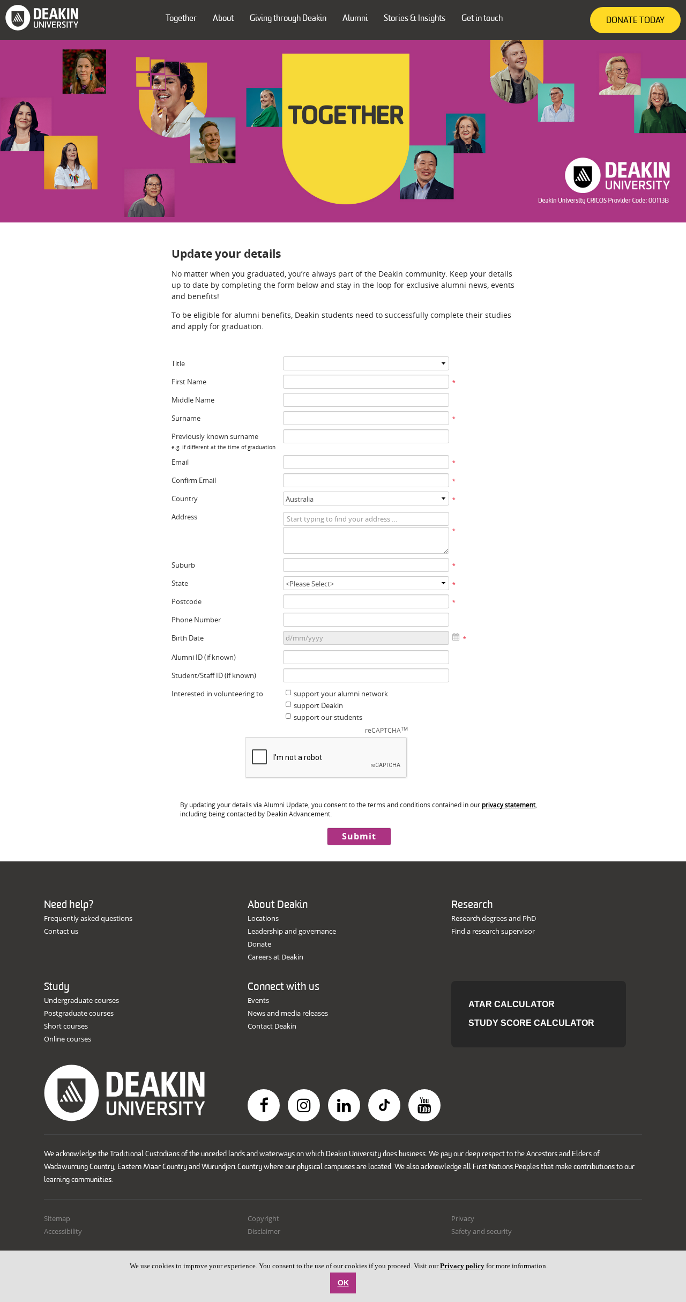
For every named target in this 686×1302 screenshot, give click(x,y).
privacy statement (508, 804)
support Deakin (318, 705)
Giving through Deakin (288, 18)
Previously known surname (215, 436)
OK (343, 1282)
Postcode (187, 601)
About (223, 18)
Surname (186, 418)
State (180, 583)
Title (178, 363)
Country (185, 498)
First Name (189, 381)
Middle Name (193, 400)
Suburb (183, 565)
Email (180, 462)
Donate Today (635, 21)
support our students (328, 717)
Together (181, 18)
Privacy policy (462, 1266)
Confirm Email (194, 480)
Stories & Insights (414, 18)
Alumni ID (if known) (204, 657)
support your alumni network (341, 693)
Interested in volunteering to (217, 693)
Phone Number (196, 619)
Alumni (355, 18)
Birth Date (188, 638)
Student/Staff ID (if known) (214, 675)
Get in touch (482, 18)
